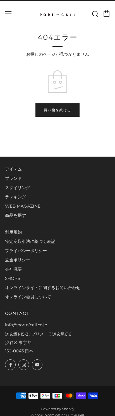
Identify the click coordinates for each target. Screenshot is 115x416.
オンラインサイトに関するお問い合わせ (42, 287)
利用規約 (13, 232)
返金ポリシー (17, 259)
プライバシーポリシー (26, 250)
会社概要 (13, 269)
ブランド (13, 178)
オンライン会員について (28, 296)
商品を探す (15, 215)
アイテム (13, 169)
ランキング (15, 196)
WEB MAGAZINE (22, 206)
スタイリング (17, 187)
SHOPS (12, 278)
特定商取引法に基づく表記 (30, 241)
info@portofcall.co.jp (26, 324)
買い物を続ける (57, 110)
